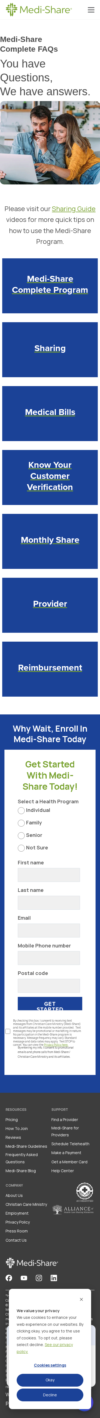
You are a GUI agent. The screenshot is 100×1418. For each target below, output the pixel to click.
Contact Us (16, 1240)
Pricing (12, 1119)
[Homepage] (39, 10)
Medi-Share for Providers (65, 1131)
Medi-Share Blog (21, 1170)
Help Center (62, 1170)
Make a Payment (66, 1152)
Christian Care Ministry (26, 1204)
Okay (50, 1379)
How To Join (17, 1128)
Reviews (13, 1137)
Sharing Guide (74, 208)
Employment (17, 1213)
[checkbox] (49, 831)
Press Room (17, 1231)
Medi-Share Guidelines (26, 1146)
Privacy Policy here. (56, 1045)
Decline (50, 1394)
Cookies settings (50, 1365)
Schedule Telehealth (70, 1143)
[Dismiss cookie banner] (81, 1300)
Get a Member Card (69, 1161)
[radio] (49, 812)
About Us (14, 1195)
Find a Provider (64, 1119)
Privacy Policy (18, 1222)
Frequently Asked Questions (22, 1158)
